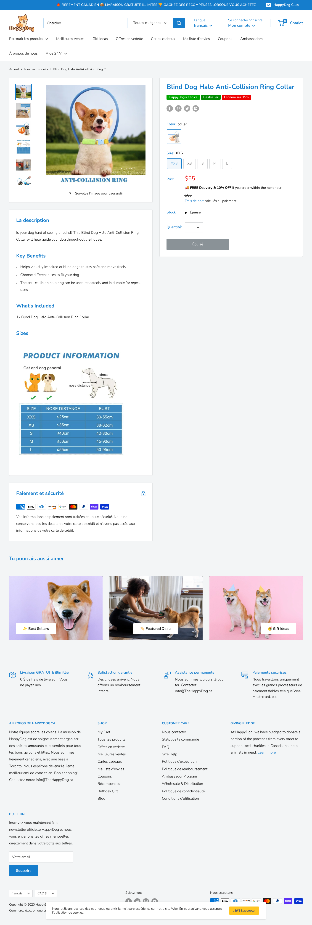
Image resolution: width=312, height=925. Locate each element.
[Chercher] (179, 23)
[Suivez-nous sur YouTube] (154, 901)
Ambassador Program (179, 776)
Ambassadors (251, 38)
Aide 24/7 (54, 53)
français (17, 893)
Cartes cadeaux (163, 38)
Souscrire (24, 870)
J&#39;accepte (244, 910)
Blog (101, 798)
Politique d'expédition (179, 761)
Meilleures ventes (70, 38)
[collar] (174, 136)
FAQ (165, 746)
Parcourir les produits (26, 38)
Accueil (14, 69)
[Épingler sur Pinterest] (178, 108)
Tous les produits (36, 69)
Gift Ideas (100, 38)
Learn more (267, 752)
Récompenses (109, 783)
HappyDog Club (286, 5)
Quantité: (174, 227)
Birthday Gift (108, 791)
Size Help (169, 754)
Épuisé (197, 244)
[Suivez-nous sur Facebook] (128, 901)
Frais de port (194, 201)
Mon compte (239, 25)
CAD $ (42, 893)
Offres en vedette (129, 38)
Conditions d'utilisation (180, 798)
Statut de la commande (180, 739)
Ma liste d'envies (196, 38)
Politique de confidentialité (183, 791)
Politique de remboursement (184, 769)
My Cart (104, 732)
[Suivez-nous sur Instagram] (146, 901)
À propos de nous (23, 53)
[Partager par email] (196, 108)
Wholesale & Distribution (182, 783)
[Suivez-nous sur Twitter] (137, 901)
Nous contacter (174, 732)
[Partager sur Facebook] (170, 108)
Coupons (225, 38)
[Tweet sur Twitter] (187, 108)
